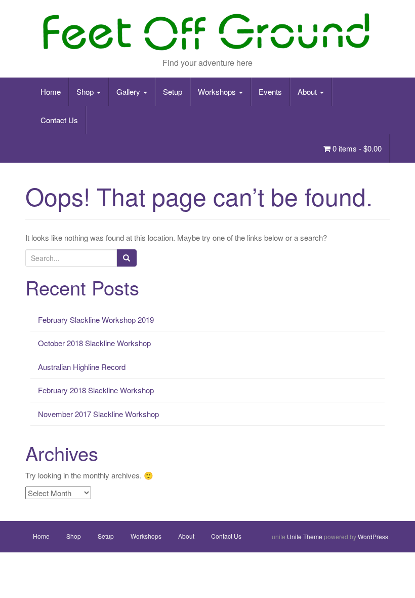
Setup (172, 91)
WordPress (373, 536)
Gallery (129, 91)
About (308, 91)
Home (50, 91)
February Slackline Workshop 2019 (96, 319)
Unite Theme (304, 536)
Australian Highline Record (82, 366)
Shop (86, 91)
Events (270, 91)
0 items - (356, 148)
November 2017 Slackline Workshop (98, 413)
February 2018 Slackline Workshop (96, 390)
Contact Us (59, 120)
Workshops (218, 91)
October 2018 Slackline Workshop (94, 343)
